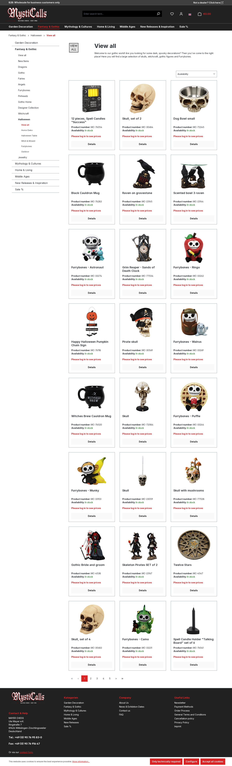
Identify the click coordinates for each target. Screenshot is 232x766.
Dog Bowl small (184, 118)
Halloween (24, 119)
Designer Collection (28, 107)
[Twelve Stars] (193, 545)
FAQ (121, 714)
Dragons (22, 67)
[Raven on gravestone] (142, 173)
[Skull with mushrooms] (193, 470)
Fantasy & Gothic (26, 49)
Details (92, 144)
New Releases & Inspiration (31, 183)
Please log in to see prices (86, 136)
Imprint (177, 726)
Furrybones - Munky (85, 490)
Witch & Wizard (28, 141)
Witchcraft (23, 113)
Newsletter (180, 702)
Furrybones (24, 90)
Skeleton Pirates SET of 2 (140, 565)
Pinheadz (23, 96)
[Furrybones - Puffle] (193, 396)
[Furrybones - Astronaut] (91, 247)
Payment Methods (183, 706)
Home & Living (23, 170)
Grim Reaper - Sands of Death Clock (138, 269)
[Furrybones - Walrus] (193, 322)
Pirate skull (130, 341)
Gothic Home (25, 102)
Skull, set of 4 (81, 639)
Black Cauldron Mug (85, 193)
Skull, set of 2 (131, 118)
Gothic (21, 72)
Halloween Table (29, 135)
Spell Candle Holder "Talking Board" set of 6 (193, 641)
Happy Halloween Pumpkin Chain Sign (89, 343)
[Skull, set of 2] (142, 99)
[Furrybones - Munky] (91, 470)
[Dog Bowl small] (193, 99)
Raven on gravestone (137, 193)
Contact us (124, 710)
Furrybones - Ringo (186, 267)
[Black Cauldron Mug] (91, 173)
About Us (124, 702)
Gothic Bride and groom (88, 565)
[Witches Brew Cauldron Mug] (91, 396)
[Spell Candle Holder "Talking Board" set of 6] (193, 619)
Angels (21, 84)
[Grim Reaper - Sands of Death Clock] (142, 247)
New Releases (71, 722)
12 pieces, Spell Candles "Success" (88, 120)
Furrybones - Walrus (187, 341)
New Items (23, 61)
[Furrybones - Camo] (142, 619)
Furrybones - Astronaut (87, 267)
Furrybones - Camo (135, 639)
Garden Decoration (26, 42)
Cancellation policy (184, 718)
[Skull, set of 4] (91, 619)
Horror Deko (27, 130)
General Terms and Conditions (190, 714)
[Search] (158, 14)
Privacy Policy (181, 722)
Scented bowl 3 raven (188, 193)
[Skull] (142, 396)
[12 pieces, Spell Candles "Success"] (91, 99)
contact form (26, 752)
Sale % (19, 189)
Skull (125, 416)
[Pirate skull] (142, 322)
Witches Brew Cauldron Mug (91, 416)
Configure (191, 761)
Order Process (182, 710)
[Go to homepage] (30, 14)
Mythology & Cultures (28, 163)
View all (22, 55)
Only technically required (166, 761)
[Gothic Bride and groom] (91, 545)
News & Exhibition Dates (131, 706)
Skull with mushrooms (188, 490)
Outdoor (25, 151)
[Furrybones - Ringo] (193, 247)
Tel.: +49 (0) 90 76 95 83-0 (25, 737)
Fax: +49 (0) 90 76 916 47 (24, 743)
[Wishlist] (172, 14)
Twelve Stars (182, 565)
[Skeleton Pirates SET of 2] (142, 545)
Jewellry (22, 157)
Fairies (21, 78)
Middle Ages (22, 176)
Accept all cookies (212, 761)
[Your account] (181, 14)
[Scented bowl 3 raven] (193, 173)
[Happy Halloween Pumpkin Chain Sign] (91, 322)
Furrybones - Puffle (186, 416)
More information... (81, 761)
